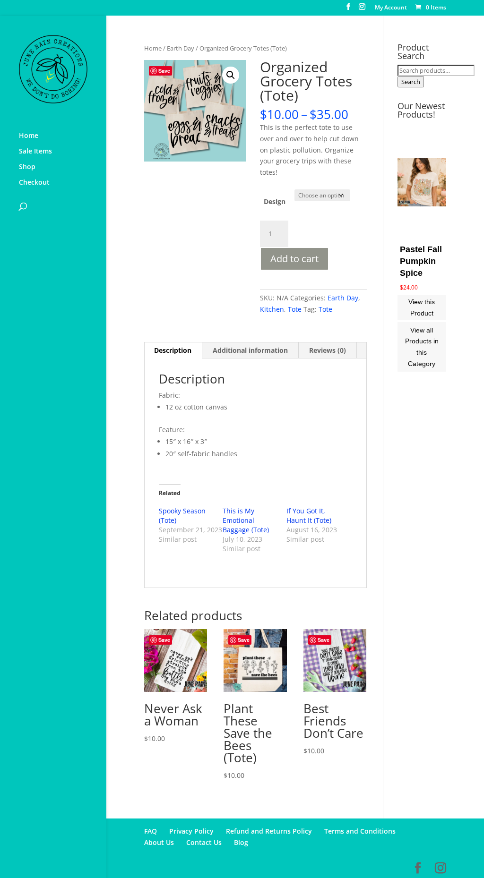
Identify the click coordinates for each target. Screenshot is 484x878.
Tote (295, 309)
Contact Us (204, 842)
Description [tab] (172, 350)
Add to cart (294, 258)
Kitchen (272, 309)
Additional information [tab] (250, 350)
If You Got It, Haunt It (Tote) (308, 515)
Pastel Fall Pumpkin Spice (421, 261)
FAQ (150, 831)
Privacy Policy (191, 831)
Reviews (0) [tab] (327, 350)
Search (410, 81)
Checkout (34, 183)
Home (28, 136)
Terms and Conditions (360, 831)
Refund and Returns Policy (269, 831)
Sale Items (35, 151)
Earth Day (180, 48)
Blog (241, 842)
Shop (27, 167)
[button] (230, 75)
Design (274, 201)
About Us (159, 842)
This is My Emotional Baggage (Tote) (246, 520)
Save (164, 70)
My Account (391, 8)
